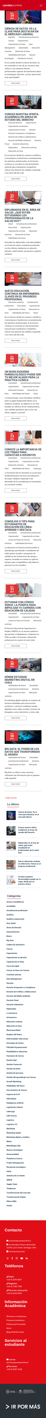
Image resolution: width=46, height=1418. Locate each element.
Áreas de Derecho (15, 123)
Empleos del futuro (14, 1034)
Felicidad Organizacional (17, 1047)
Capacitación (23, 41)
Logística (10, 1120)
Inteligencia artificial (15, 1103)
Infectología (11, 1099)
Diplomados (23, 48)
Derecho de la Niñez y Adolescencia (22, 137)
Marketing (11, 1129)
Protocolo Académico (15, 1320)
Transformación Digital (16, 1197)
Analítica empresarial (15, 919)
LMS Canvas (12, 1116)
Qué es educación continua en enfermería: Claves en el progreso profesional (22, 295)
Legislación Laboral (15, 1107)
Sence (8, 1328)
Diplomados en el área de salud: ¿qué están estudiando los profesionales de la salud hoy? (22, 215)
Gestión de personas (15, 1073)
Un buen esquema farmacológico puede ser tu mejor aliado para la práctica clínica (23, 376)
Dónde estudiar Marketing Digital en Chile (20, 679)
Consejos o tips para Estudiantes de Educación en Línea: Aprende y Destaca (20, 525)
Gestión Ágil (12, 1060)
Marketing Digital (14, 1133)
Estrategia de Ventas (15, 1043)
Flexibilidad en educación (17, 1052)
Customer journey (14, 975)
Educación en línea (22, 51)
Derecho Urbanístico (21, 144)
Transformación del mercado (18, 1193)
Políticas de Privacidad (15, 1324)
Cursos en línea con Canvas (19, 540)
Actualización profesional (29, 37)
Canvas (11, 41)
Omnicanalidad (13, 1154)
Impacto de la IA (13, 1094)
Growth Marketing (14, 1081)
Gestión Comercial (14, 1064)
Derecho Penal (13, 1000)
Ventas (9, 1205)
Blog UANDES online (15, 1332)
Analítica (35, 689)
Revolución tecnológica (16, 1167)
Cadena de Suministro (16, 945)
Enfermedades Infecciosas (17, 1039)
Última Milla (11, 1201)
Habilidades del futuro (17, 55)
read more (15, 83)
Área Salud (12, 227)
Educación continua (29, 147)
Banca (9, 936)
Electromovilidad (13, 1030)
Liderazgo (37, 469)
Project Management (15, 1163)
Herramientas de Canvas (17, 1090)
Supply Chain (12, 1184)
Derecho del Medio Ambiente (19, 140)
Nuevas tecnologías (15, 1150)
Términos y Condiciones (16, 1316)
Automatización (13, 932)
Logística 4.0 (12, 1124)
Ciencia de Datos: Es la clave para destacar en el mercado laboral (22, 31)
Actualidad (12, 383)
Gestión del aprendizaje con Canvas (21, 1077)
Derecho (32, 130)
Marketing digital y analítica (18, 1137)
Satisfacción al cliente (16, 1176)
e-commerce (12, 1013)
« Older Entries (11, 798)
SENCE (9, 1180)
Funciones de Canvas (15, 1056)
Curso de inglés (13, 966)
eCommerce (12, 1017)
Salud (10, 224)
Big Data (11, 37)
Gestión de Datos (13, 1069)
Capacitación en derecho (18, 126)
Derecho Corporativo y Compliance (21, 133)
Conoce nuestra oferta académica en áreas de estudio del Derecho (22, 117)
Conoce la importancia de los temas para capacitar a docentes (23, 452)
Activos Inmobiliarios (15, 902)
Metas (9, 1141)
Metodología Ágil (13, 1146)
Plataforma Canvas (25, 58)
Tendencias (11, 1188)
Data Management (14, 979)
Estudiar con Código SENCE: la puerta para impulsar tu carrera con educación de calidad (23, 606)
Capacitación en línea (16, 44)
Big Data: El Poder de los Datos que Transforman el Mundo (22, 751)
